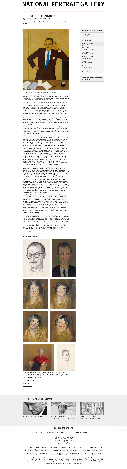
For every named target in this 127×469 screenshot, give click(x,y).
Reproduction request (62, 461)
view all (35, 236)
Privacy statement (54, 432)
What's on (26, 9)
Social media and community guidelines (81, 432)
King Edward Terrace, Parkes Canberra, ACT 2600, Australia (63, 439)
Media (46, 432)
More (79, 9)
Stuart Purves (32, 19)
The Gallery (52, 9)
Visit (44, 9)
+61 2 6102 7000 (65, 442)
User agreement (64, 432)
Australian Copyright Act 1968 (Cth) (72, 459)
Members (73, 9)
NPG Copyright (96, 461)
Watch (66, 9)
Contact (41, 432)
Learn (60, 9)
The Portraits (36, 9)
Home (36, 432)
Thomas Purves (27, 386)
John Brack (26, 383)
